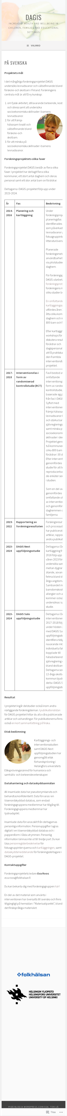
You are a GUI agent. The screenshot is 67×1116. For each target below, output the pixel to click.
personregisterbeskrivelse (25, 843)
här (57, 886)
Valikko (35, 45)
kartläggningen (45, 847)
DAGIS (34, 17)
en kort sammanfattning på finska (31, 723)
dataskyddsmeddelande (18, 852)
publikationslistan (50, 710)
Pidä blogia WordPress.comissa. (28, 1106)
